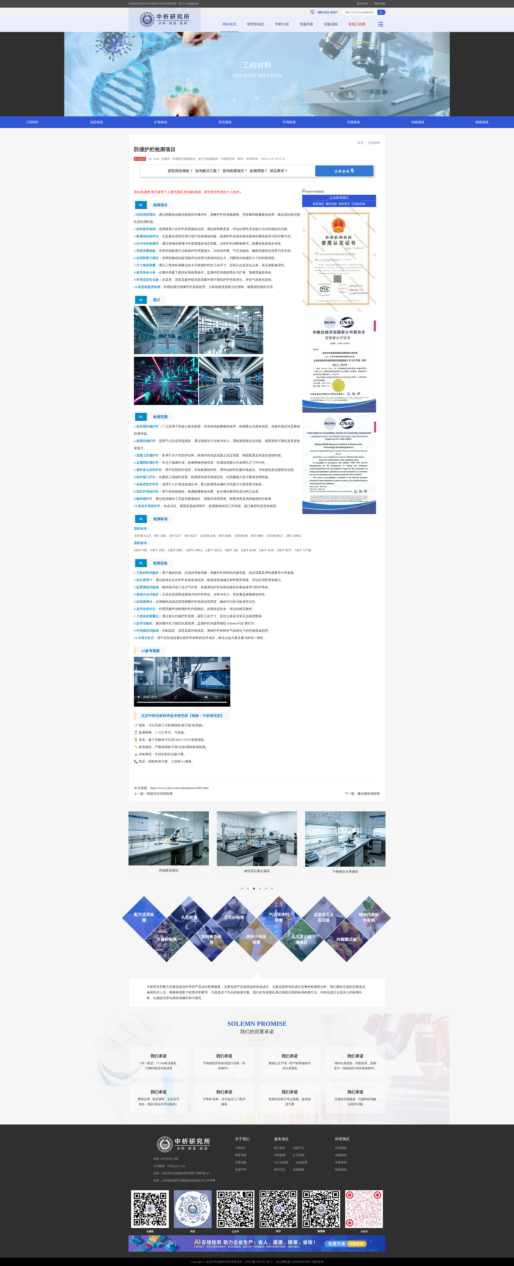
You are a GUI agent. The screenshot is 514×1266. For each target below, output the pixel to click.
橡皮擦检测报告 (369, 793)
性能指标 (298, 1169)
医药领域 (224, 122)
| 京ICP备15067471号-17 (258, 1261)
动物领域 (417, 122)
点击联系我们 (339, 197)
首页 (360, 143)
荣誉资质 (240, 1155)
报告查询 (362, 3)
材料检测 (280, 1155)
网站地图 (380, 3)
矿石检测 (298, 1155)
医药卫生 (280, 1169)
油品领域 (96, 122)
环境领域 (340, 1147)
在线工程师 (357, 24)
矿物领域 (160, 122)
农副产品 (298, 1147)
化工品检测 (281, 1162)
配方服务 (280, 1147)
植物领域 (481, 122)
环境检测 (289, 122)
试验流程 (331, 24)
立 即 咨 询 (343, 171)
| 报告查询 (316, 1261)
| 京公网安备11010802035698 (292, 1261)
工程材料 (32, 122)
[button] (242, 889)
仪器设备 (240, 1162)
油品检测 (301, 1162)
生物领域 (353, 122)
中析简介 (240, 1147)
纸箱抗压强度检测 (159, 793)
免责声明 (240, 1169)
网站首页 (229, 24)
